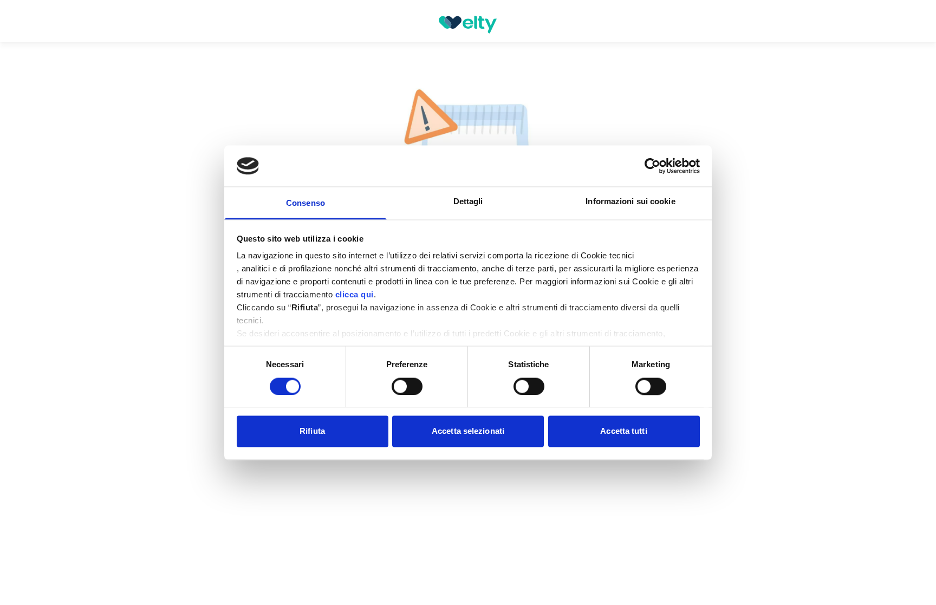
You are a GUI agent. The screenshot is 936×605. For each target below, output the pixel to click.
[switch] (407, 386)
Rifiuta (312, 431)
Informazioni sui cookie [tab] (630, 201)
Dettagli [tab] (468, 201)
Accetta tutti (623, 431)
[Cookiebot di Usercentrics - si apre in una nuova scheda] (652, 166)
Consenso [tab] (305, 203)
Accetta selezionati (468, 431)
